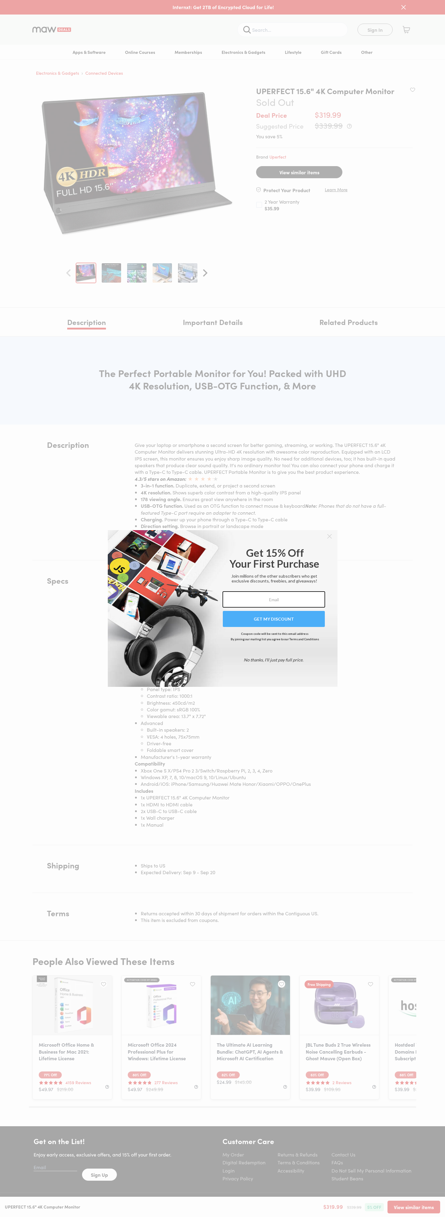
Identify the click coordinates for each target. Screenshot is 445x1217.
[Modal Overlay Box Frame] (222, 608)
